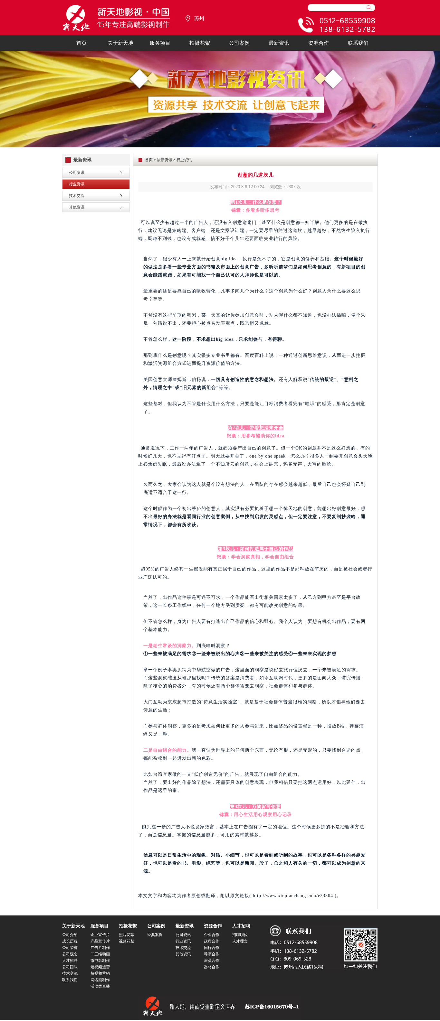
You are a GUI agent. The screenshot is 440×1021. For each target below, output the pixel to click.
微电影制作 (100, 960)
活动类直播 (100, 986)
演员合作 (211, 960)
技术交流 (76, 195)
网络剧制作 (100, 980)
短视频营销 (100, 973)
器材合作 (211, 967)
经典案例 (155, 935)
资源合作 (318, 43)
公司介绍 (70, 935)
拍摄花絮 (199, 43)
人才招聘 (70, 960)
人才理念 (240, 941)
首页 (81, 43)
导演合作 (211, 954)
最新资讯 (279, 43)
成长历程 (70, 941)
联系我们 (358, 43)
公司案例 (239, 43)
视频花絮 (126, 941)
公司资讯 (76, 172)
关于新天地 (120, 43)
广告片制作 (100, 947)
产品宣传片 (100, 941)
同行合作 (211, 947)
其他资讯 (76, 207)
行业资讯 (76, 184)
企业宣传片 (100, 935)
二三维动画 (100, 954)
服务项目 (160, 43)
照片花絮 (126, 935)
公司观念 (70, 954)
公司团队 (70, 967)
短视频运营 (100, 967)
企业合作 (211, 935)
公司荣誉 (70, 947)
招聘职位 (240, 935)
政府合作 (211, 941)
